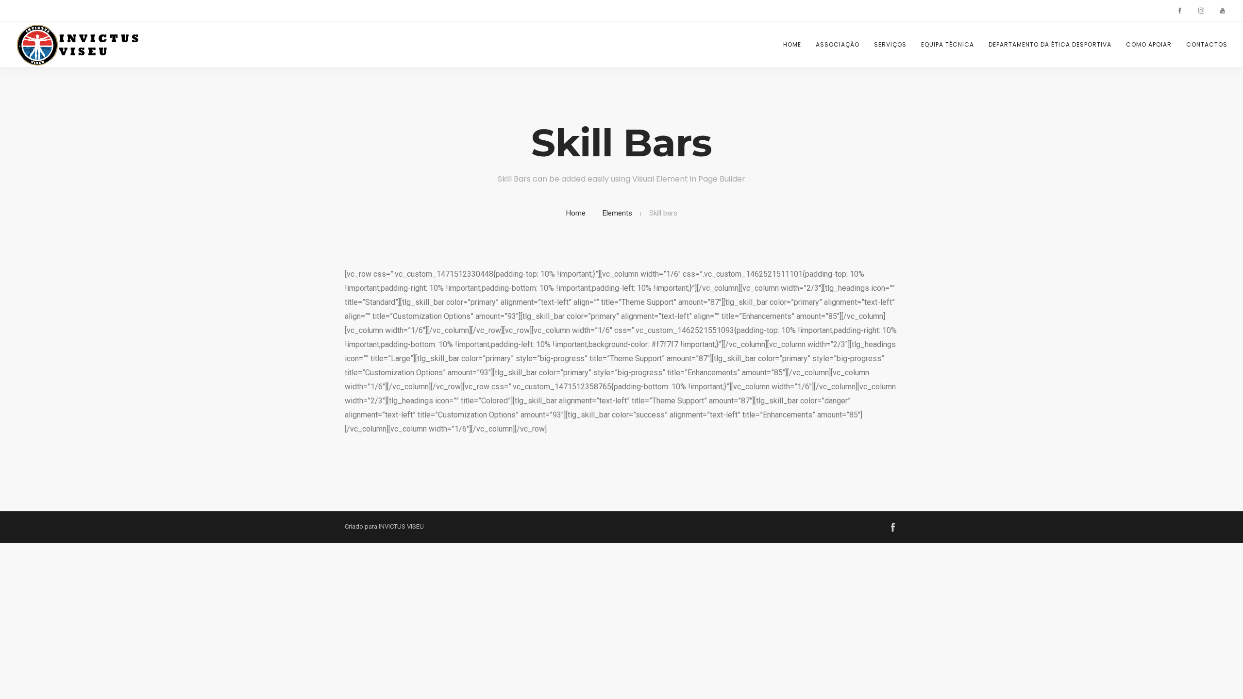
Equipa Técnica (947, 44)
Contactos (1206, 44)
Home (792, 44)
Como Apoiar (1149, 44)
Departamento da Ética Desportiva (1050, 44)
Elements (617, 213)
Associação (837, 44)
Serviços (890, 44)
